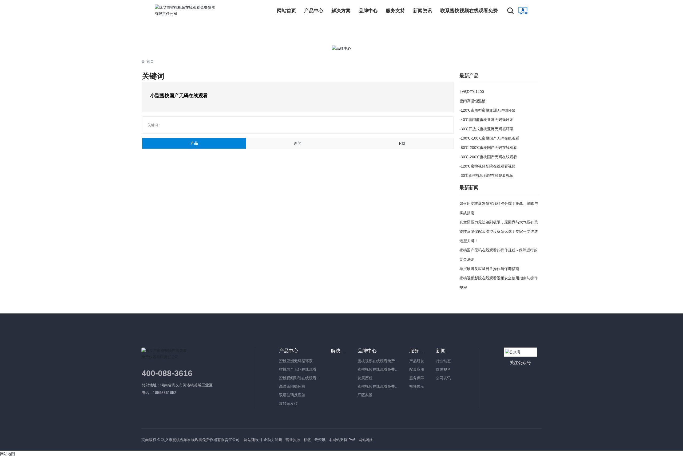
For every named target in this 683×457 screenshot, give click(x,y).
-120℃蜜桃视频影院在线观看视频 (487, 166)
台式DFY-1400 (471, 91)
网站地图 (366, 440)
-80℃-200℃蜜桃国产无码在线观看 (488, 147)
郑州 (278, 440)
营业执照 (292, 440)
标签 (307, 440)
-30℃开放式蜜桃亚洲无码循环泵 (486, 129)
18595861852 (165, 392)
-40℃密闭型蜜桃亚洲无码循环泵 (486, 119)
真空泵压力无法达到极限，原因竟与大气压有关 (498, 222)
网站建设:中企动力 (259, 440)
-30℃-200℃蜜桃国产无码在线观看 (488, 157)
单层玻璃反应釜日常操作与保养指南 (489, 269)
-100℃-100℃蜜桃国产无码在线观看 (489, 138)
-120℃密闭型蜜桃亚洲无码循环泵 (487, 110)
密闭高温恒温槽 (472, 101)
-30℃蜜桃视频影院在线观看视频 (486, 175)
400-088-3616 (167, 373)
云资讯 (319, 440)
